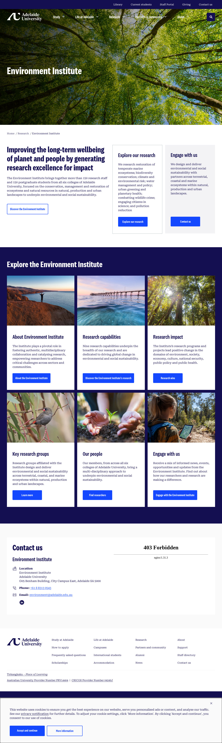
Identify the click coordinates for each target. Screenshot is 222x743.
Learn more (27, 495)
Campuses (100, 647)
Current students (141, 4)
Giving (186, 4)
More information (64, 731)
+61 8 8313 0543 (40, 588)
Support (182, 647)
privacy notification (35, 713)
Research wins (168, 378)
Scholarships (60, 662)
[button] (211, 703)
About (181, 639)
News (138, 662)
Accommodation (104, 662)
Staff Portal (167, 4)
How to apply (60, 647)
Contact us (205, 4)
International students (107, 655)
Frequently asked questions (69, 655)
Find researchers (97, 495)
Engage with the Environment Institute (175, 495)
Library (117, 4)
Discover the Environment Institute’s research (108, 378)
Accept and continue (27, 730)
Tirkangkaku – (27, 674)
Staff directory (186, 655)
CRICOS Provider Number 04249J (92, 680)
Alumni (139, 655)
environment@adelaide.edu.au (50, 595)
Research (141, 639)
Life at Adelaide (103, 639)
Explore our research (132, 222)
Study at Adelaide (63, 639)
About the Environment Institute (31, 378)
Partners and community (150, 647)
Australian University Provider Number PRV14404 (37, 680)
